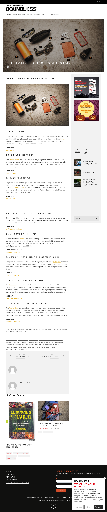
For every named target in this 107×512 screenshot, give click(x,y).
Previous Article (21, 354)
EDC (20, 342)
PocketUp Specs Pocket (14, 349)
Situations (39, 14)
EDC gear (25, 342)
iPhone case (59, 342)
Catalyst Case (34, 340)
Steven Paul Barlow (43, 428)
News (9, 14)
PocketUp (54, 347)
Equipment (9, 453)
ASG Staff (20, 66)
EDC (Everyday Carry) (31, 66)
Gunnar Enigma (40, 342)
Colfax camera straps (46, 340)
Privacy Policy (48, 497)
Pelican (57, 344)
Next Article (55, 354)
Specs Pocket (14, 160)
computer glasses (12, 342)
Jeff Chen (12, 66)
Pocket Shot (13, 308)
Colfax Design (58, 340)
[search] (96, 218)
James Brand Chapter (22, 344)
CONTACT (10, 474)
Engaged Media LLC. (64, 500)
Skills (30, 14)
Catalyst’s (57, 262)
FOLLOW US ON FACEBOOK (17, 483)
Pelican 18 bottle (12, 347)
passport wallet (49, 344)
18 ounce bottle (18, 187)
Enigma (63, 139)
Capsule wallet (23, 340)
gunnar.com (10, 150)
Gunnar (32, 342)
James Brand (10, 344)
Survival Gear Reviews (23, 455)
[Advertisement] (36, 207)
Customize (78, 507)
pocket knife (22, 347)
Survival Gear (47, 66)
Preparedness (19, 14)
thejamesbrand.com (13, 252)
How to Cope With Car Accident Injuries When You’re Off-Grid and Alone (90, 182)
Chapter (22, 239)
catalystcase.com (12, 275)
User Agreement (33, 497)
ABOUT (9, 471)
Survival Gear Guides (12, 455)
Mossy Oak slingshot (36, 344)
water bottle (26, 349)
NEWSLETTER (11, 480)
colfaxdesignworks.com (14, 229)
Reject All (89, 507)
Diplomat (12, 285)
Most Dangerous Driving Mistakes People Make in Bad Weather (90, 162)
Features (55, 14)
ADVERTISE (10, 477)
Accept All (98, 507)
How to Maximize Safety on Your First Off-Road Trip (90, 172)
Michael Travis (10, 449)
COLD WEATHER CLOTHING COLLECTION (49, 357)
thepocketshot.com (13, 322)
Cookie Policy (95, 500)
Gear (47, 14)
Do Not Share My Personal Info (69, 497)
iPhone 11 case (50, 342)
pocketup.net (11, 173)
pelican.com (10, 199)
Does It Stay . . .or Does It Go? (23, 357)
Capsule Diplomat (12, 340)
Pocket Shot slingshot (43, 347)
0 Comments (9, 458)
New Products (16, 453)
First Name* (59, 479)
